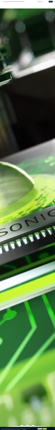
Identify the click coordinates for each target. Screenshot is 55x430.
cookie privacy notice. (24, 429)
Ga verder (51, 1)
